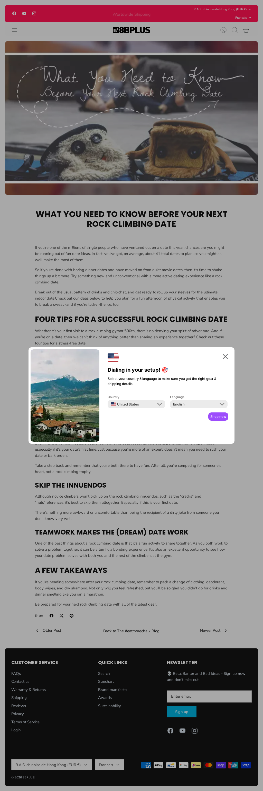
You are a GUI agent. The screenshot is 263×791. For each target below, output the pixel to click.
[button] (225, 357)
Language (177, 397)
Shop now (218, 416)
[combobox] (125, 404)
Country (113, 397)
